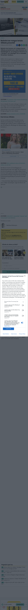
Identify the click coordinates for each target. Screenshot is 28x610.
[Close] (25, 276)
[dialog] (14, 305)
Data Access (14, 333)
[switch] (22, 305)
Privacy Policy (22, 333)
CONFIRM (8, 328)
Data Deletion (6, 333)
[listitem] (14, 302)
